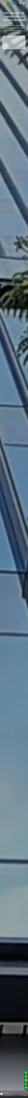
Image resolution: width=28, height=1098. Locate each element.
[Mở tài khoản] (26, 1072)
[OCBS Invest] (26, 1080)
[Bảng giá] (26, 1076)
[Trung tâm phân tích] (26, 1087)
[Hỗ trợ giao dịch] (26, 1084)
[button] (4, 51)
